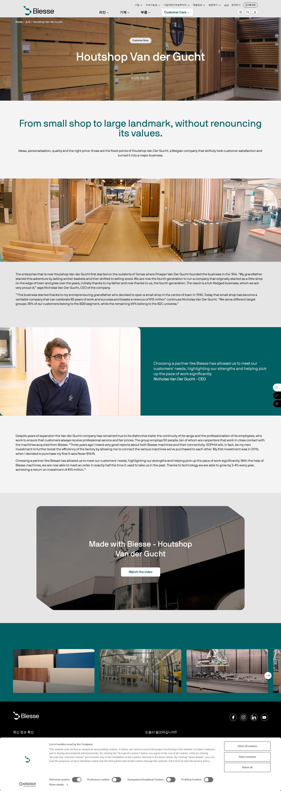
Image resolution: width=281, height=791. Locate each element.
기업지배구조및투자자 (175, 5)
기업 (137, 5)
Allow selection (247, 756)
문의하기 (236, 5)
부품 (144, 12)
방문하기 (213, 5)
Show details (56, 784)
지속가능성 (151, 5)
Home (19, 22)
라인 (102, 12)
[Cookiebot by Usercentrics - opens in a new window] (27, 784)
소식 (226, 5)
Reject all (247, 767)
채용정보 (197, 5)
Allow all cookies (247, 746)
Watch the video (140, 572)
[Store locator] (240, 12)
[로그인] (255, 12)
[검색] (247, 12)
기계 (123, 12)
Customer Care (175, 12)
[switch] (116, 779)
